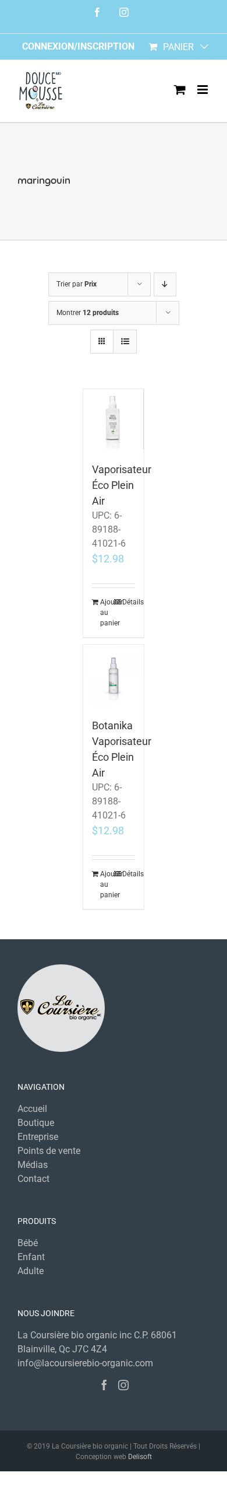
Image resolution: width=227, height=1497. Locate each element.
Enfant (31, 1256)
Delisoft (140, 1457)
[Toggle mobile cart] (180, 89)
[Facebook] (104, 1385)
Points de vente (48, 1150)
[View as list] (125, 341)
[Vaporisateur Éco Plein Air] (113, 419)
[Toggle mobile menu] (203, 89)
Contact (33, 1178)
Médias (32, 1164)
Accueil (32, 1108)
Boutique (35, 1122)
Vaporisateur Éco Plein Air (121, 485)
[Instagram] (123, 1385)
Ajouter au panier (107, 612)
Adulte (30, 1270)
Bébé (27, 1242)
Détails (129, 602)
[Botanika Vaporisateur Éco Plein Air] (113, 675)
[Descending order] (165, 284)
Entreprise (37, 1136)
